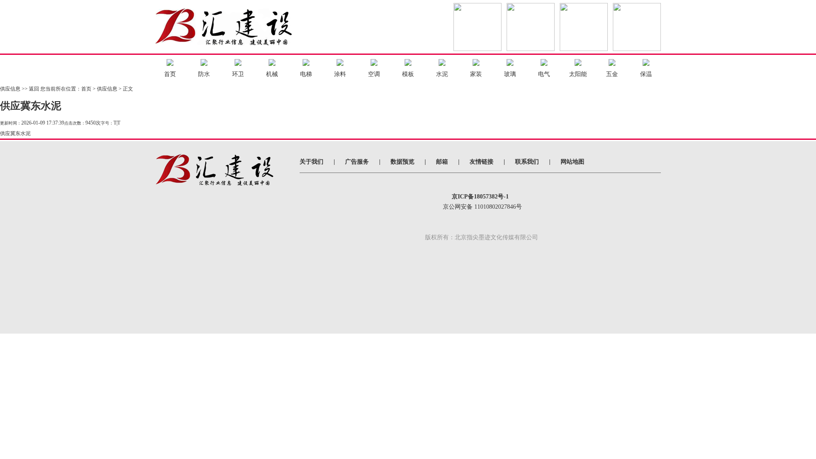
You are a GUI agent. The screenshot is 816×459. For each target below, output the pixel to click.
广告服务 (357, 162)
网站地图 (572, 162)
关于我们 (311, 162)
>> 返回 (30, 89)
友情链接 (481, 162)
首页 (86, 89)
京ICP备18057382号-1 (480, 196)
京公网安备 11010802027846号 (482, 207)
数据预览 (402, 162)
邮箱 (442, 162)
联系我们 (527, 162)
